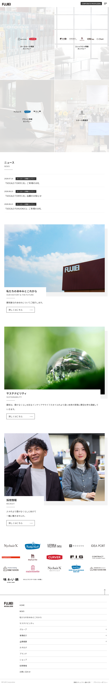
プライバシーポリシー (100, 682)
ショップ (23, 659)
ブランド (23, 653)
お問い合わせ (25, 671)
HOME (22, 605)
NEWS (22, 611)
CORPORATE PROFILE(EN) (91, 3)
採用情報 (23, 665)
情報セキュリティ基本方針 (82, 682)
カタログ (23, 647)
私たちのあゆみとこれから (31, 617)
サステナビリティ (27, 623)
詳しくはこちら (16, 309)
